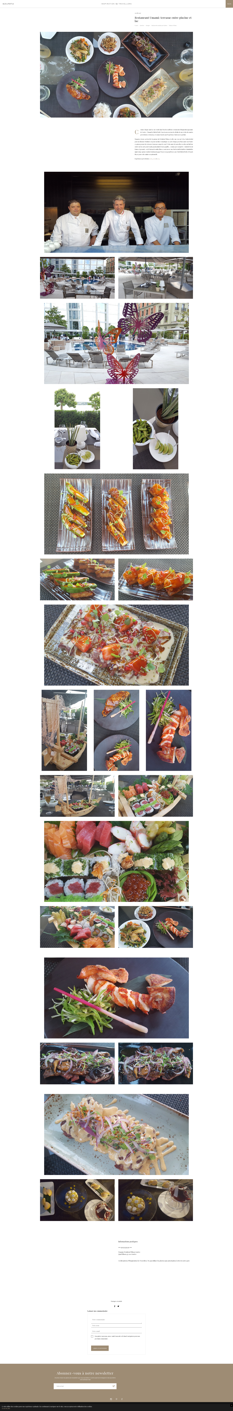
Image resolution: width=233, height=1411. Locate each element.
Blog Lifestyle (8, 4)
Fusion (136, 25)
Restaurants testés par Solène (159, 25)
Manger (148, 25)
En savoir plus (6, 1408)
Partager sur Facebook (114, 1306)
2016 (151, 159)
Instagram (111, 1399)
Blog (229, 4)
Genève (142, 25)
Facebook (122, 1399)
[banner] (116, 4)
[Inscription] (113, 1386)
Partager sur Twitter (118, 1306)
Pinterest (116, 1399)
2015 (154, 159)
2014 (158, 159)
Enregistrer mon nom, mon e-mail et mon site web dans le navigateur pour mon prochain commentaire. (117, 1337)
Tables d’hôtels (173, 25)
